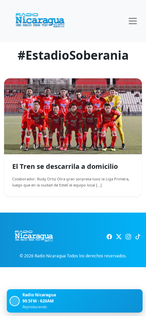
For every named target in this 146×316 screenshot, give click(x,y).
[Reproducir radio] (15, 301)
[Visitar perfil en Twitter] (119, 236)
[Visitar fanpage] (109, 236)
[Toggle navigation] (133, 21)
